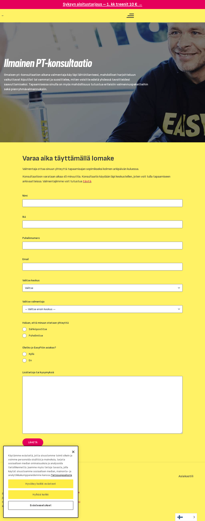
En (30, 360)
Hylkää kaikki (41, 494)
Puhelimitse (36, 335)
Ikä (24, 217)
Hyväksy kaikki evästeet (40, 483)
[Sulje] (73, 451)
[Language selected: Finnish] (186, 517)
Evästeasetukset (41, 505)
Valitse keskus (31, 280)
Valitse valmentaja (33, 301)
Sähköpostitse (38, 329)
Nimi (25, 195)
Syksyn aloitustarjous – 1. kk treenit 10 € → (102, 4)
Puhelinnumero (31, 238)
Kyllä (31, 354)
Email (25, 259)
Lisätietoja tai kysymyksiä (38, 372)
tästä (87, 181)
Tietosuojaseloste (61, 475)
